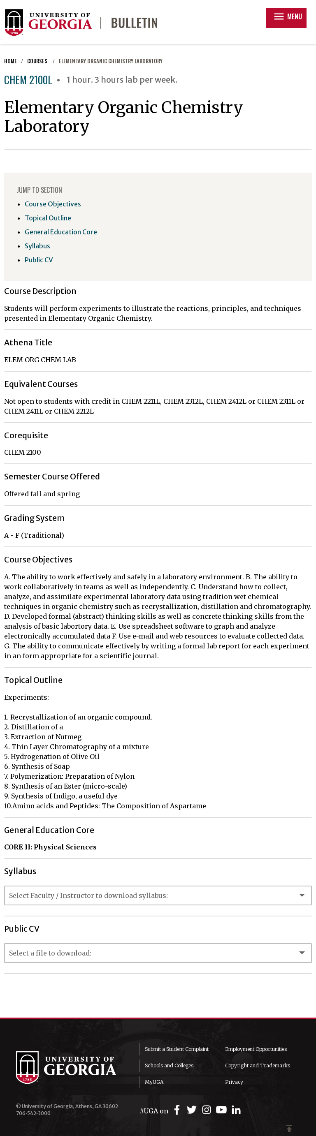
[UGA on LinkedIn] (236, 1110)
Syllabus (37, 246)
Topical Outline (48, 218)
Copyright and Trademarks (257, 1065)
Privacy (234, 1082)
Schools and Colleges (169, 1065)
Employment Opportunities (256, 1049)
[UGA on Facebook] (178, 1110)
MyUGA (154, 1082)
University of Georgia (71, 1067)
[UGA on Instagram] (207, 1110)
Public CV (39, 260)
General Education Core (61, 232)
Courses (38, 61)
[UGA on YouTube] (222, 1110)
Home (10, 61)
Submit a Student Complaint (177, 1049)
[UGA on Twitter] (193, 1110)
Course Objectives (53, 204)
